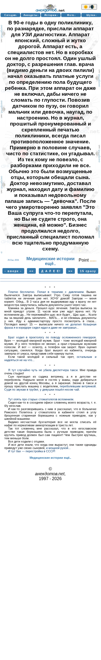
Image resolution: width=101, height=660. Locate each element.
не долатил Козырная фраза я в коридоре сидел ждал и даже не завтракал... (50, 326)
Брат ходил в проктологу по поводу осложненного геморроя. (52, 337)
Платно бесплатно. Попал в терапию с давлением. (46, 291)
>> (70, 270)
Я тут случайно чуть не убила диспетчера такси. (43, 370)
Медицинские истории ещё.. (50, 261)
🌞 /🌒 (89, 7)
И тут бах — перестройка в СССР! (31, 451)
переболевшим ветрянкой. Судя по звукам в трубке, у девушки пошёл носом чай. (50, 388)
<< (31, 270)
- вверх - (13, 270)
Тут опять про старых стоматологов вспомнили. (41, 399)
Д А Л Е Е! (51, 270)
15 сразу (88, 270)
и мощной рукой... (58, 448)
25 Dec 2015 (13, 260)
